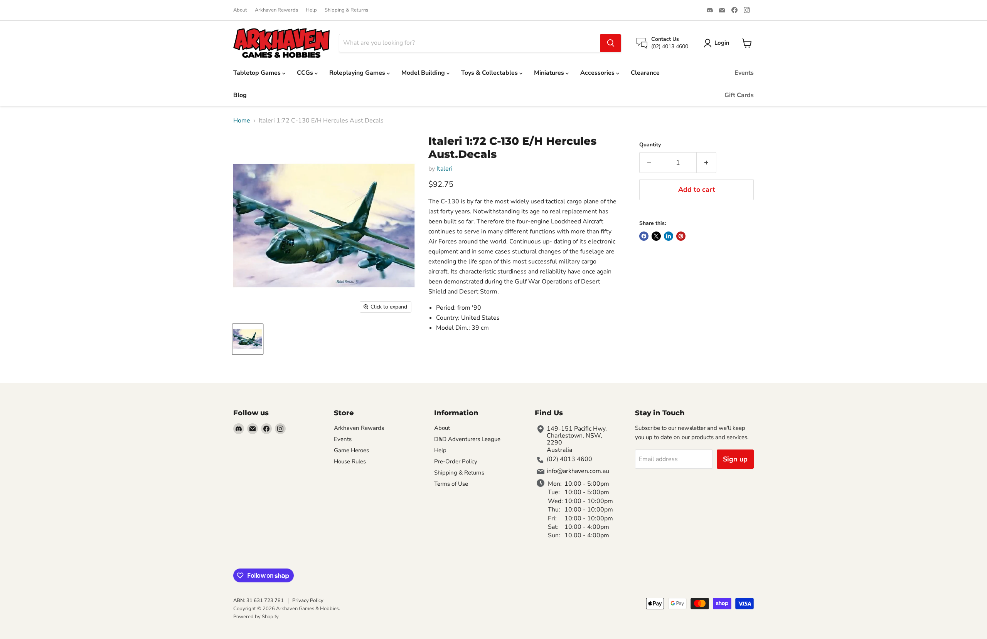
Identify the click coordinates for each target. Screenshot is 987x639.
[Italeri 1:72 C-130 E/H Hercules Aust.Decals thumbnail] (247, 339)
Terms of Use (451, 484)
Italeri (444, 168)
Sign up (735, 459)
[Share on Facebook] (643, 236)
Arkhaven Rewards (276, 10)
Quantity (650, 145)
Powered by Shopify (256, 616)
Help (311, 10)
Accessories (598, 73)
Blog (240, 95)
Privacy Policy (307, 600)
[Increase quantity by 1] (706, 162)
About (240, 10)
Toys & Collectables (490, 73)
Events (744, 73)
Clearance (645, 73)
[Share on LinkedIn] (668, 236)
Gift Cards (739, 95)
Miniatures (550, 73)
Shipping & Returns (346, 10)
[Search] (610, 43)
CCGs (306, 73)
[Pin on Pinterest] (681, 236)
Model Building (423, 73)
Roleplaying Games (358, 73)
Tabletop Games (257, 73)
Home (241, 120)
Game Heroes (351, 450)
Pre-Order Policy (455, 461)
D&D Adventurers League (467, 439)
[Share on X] (656, 236)
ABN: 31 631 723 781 (258, 600)
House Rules (350, 461)
